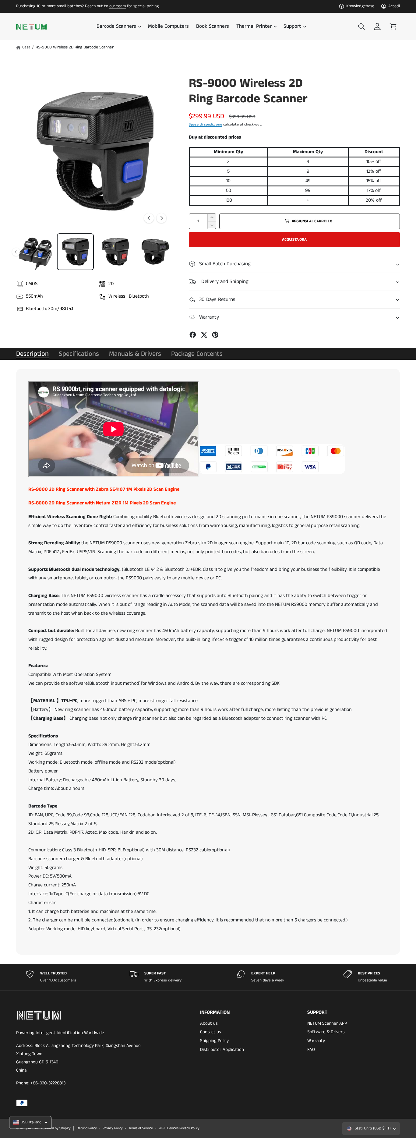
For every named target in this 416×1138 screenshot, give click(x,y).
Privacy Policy (113, 1128)
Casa (26, 47)
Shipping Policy (214, 1040)
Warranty (316, 1040)
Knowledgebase (360, 6)
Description (32, 354)
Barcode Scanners (116, 26)
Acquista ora (294, 239)
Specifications (79, 354)
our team (117, 6)
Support (292, 26)
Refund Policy (87, 1128)
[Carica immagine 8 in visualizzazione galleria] (115, 251)
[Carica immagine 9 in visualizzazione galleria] (155, 251)
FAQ (311, 1049)
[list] (208, 977)
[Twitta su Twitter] (204, 335)
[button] (118, 26)
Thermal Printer (254, 26)
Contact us (210, 1032)
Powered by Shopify (55, 1128)
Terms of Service (141, 1128)
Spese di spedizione (205, 124)
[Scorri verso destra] (161, 218)
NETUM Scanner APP (327, 1023)
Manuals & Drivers (135, 354)
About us (209, 1023)
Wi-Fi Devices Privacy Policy (179, 1128)
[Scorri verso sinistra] (149, 218)
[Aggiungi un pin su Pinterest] (215, 335)
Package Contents (197, 354)
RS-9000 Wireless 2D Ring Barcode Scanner (75, 47)
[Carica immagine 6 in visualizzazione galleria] (35, 251)
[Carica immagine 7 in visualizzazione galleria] (75, 251)
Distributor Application (222, 1049)
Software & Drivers (326, 1032)
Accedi (394, 6)
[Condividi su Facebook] (193, 335)
